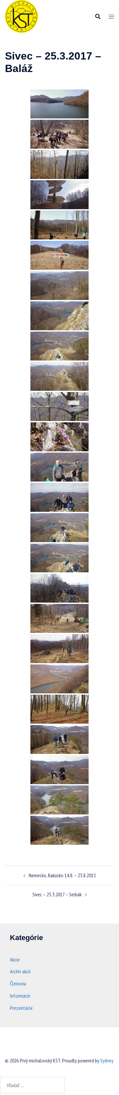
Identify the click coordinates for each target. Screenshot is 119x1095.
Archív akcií (20, 971)
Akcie (15, 959)
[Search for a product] (97, 16)
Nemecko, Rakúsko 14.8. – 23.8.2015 (62, 875)
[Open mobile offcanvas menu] (111, 16)
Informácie (20, 995)
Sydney (106, 1060)
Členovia (18, 983)
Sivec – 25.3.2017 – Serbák (57, 894)
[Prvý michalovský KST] (21, 15)
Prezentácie (21, 1008)
